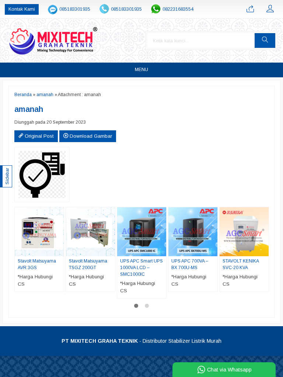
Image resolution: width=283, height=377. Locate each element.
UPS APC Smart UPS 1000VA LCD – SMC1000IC (141, 267)
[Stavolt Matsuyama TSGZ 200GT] (90, 231)
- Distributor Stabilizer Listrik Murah (141, 341)
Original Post (38, 136)
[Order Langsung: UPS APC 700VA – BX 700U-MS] (213, 250)
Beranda (23, 94)
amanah (44, 94)
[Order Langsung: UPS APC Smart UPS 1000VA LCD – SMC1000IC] (161, 250)
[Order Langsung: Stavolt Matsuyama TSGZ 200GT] (110, 250)
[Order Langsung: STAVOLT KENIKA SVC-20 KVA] (264, 250)
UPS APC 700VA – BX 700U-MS (189, 264)
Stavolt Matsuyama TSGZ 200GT (88, 264)
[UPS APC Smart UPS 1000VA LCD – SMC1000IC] (141, 231)
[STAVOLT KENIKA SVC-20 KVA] (244, 231)
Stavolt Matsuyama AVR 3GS (37, 264)
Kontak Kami (21, 9)
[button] (265, 40)
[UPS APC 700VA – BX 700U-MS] (192, 231)
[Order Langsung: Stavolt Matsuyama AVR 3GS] (59, 250)
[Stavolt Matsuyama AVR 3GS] (39, 231)
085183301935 (74, 9)
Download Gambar (90, 136)
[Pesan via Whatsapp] (250, 9)
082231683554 (178, 9)
